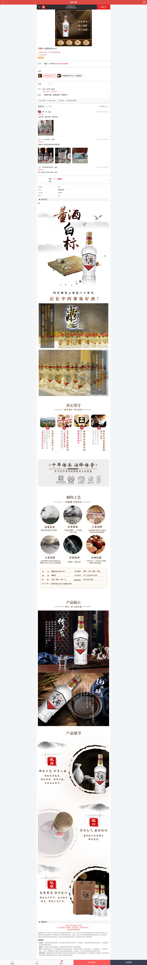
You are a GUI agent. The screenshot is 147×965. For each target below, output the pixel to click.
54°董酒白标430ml (48, 76)
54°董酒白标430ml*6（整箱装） (71, 76)
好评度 (103, 106)
